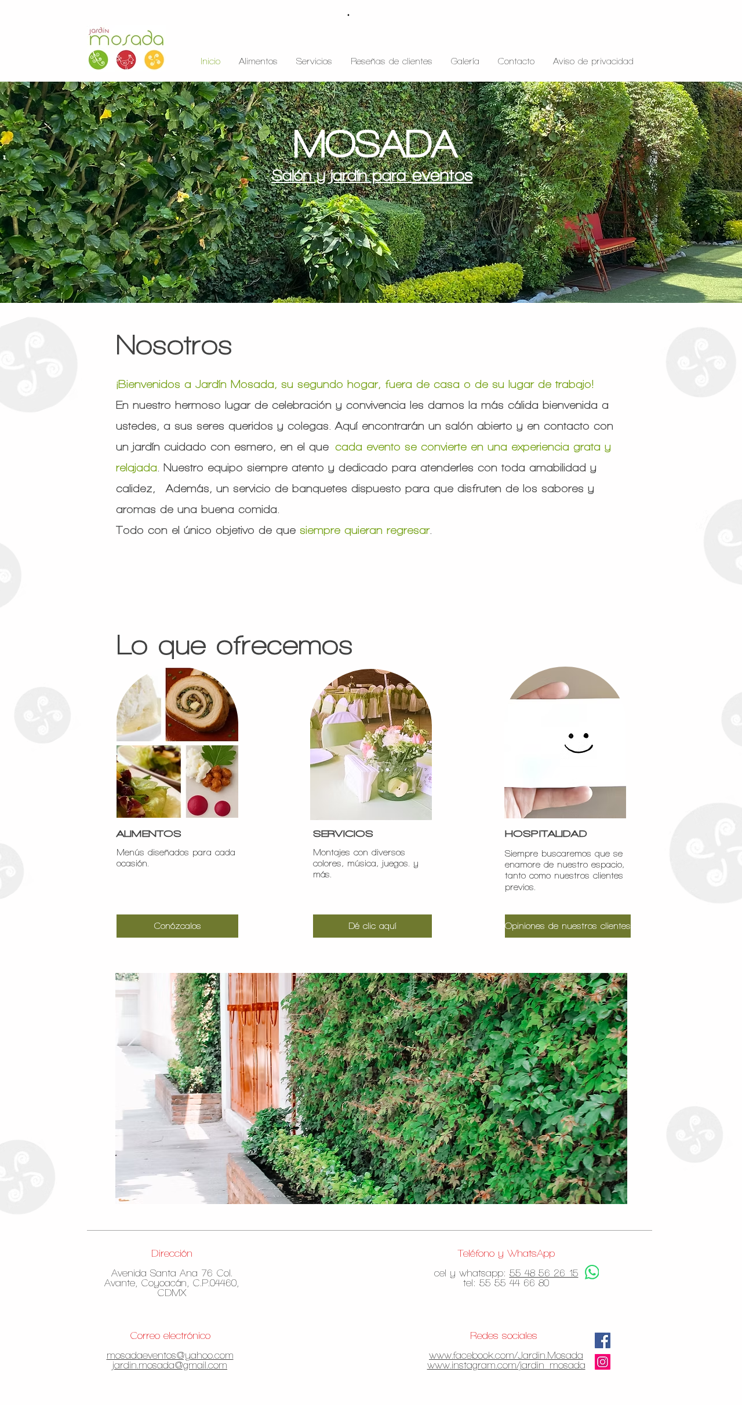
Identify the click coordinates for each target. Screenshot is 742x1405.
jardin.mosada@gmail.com (169, 1365)
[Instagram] (602, 1362)
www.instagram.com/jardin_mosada (506, 1365)
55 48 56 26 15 (544, 1273)
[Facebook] (602, 1340)
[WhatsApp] (591, 1272)
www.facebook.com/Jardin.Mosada (506, 1355)
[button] (566, 926)
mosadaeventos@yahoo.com (170, 1355)
